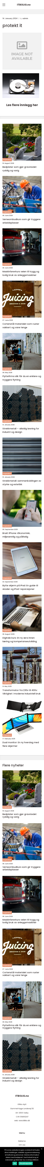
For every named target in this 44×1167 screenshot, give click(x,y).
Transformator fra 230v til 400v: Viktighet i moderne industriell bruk (21, 692)
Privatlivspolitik (26, 1163)
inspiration (7, 160)
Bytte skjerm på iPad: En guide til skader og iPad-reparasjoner (20, 587)
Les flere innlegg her (22, 105)
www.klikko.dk (24, 1120)
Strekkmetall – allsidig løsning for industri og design (20, 430)
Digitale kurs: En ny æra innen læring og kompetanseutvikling (19, 639)
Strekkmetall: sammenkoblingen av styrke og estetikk (21, 482)
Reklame (22, 1141)
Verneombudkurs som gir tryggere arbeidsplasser (21, 221)
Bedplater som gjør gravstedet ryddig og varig (19, 168)
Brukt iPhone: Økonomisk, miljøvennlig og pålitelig (16, 535)
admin (25, 18)
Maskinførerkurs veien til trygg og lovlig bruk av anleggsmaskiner (20, 273)
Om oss (22, 1145)
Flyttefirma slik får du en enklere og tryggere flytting (21, 378)
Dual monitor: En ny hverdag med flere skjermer (20, 744)
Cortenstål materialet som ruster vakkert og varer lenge (20, 325)
